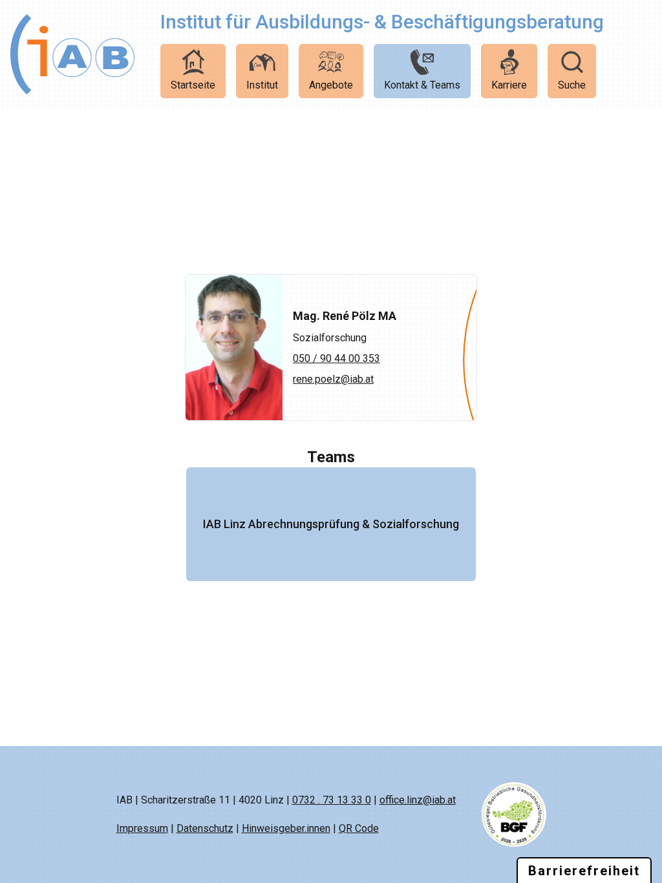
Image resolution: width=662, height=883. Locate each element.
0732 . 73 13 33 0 (331, 800)
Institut (262, 85)
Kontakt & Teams (422, 85)
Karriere (509, 85)
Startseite (193, 85)
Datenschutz (204, 828)
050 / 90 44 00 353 (336, 358)
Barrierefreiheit (584, 870)
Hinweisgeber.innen (286, 828)
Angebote (331, 85)
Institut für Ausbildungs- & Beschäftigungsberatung (382, 21)
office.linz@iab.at (417, 800)
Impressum (142, 828)
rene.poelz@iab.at (333, 379)
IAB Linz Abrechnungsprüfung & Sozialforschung (331, 524)
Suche (572, 85)
